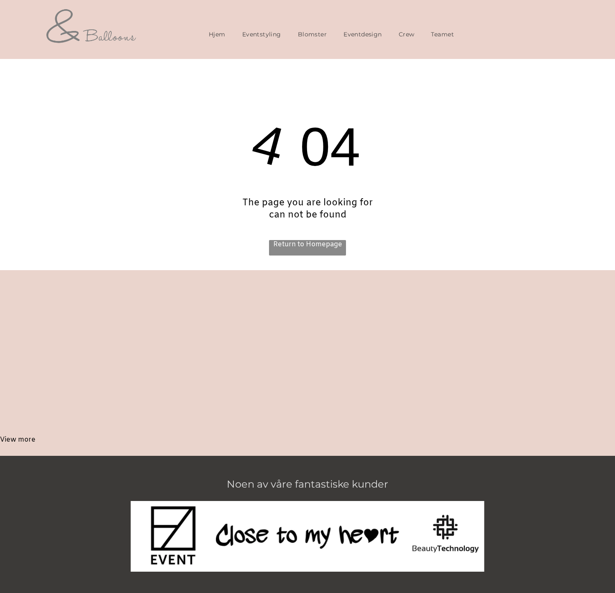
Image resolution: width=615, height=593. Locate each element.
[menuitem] (217, 34)
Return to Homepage (307, 244)
